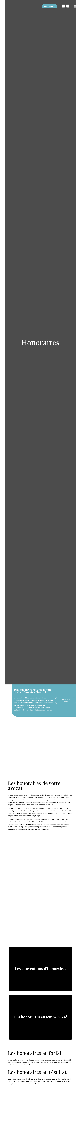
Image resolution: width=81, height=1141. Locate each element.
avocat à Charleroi (57, 797)
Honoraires (40, 342)
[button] (49, 6)
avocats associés (27, 703)
